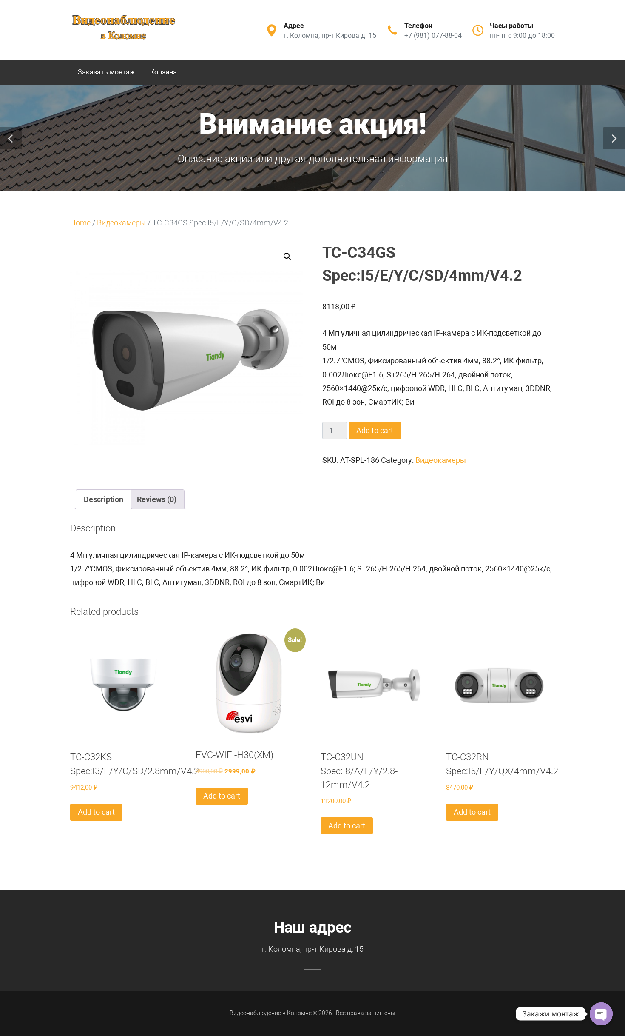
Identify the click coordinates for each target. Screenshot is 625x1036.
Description (103, 499)
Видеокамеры (121, 222)
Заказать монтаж (106, 72)
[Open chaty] (601, 1013)
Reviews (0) (156, 499)
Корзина (163, 72)
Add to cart (374, 430)
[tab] (103, 499)
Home (80, 222)
